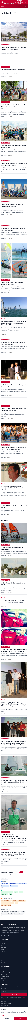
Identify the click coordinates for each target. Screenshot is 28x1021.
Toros (2, 953)
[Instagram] (6, 935)
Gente (2, 949)
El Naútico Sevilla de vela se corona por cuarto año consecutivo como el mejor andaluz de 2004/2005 (13, 854)
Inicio (2, 9)
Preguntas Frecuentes (6, 1003)
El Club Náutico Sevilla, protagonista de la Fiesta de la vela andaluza (14, 164)
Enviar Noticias (4, 1005)
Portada (3, 942)
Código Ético (4, 971)
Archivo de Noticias (5, 960)
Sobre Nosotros (4, 969)
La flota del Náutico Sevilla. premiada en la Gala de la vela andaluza (14, 507)
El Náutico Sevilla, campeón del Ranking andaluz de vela (13, 146)
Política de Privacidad (6, 972)
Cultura (2, 957)
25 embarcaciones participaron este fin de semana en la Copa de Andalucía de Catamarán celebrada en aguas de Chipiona (13, 324)
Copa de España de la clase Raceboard (13, 69)
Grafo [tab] (25, 872)
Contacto (3, 980)
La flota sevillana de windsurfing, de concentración (12, 548)
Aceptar (20, 1018)
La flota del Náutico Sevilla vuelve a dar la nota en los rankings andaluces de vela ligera (14, 782)
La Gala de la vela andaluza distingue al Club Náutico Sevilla (13, 229)
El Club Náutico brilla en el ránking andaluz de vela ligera (12, 283)
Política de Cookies (5, 974)
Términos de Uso (5, 976)
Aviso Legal (3, 978)
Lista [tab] (21, 872)
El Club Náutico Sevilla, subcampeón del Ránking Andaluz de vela (13, 409)
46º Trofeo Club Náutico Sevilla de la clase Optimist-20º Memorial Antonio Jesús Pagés (14, 107)
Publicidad (3, 1001)
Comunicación (4, 955)
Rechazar (7, 1018)
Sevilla (2, 945)
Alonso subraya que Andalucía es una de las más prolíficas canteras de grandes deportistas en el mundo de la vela (13, 743)
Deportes (3, 951)
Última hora (3, 943)
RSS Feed (3, 962)
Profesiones (3, 958)
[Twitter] (4, 935)
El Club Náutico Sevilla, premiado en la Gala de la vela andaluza (13, 584)
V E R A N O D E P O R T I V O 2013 (13, 600)
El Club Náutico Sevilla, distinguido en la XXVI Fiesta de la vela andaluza (13, 448)
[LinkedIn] (9, 935)
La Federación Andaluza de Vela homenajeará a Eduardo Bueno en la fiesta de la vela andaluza (14, 488)
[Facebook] (1, 935)
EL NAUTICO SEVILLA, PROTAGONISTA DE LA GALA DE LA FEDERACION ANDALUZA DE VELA (13, 836)
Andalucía (3, 947)
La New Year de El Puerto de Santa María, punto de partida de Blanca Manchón (14, 650)
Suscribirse (14, 994)
